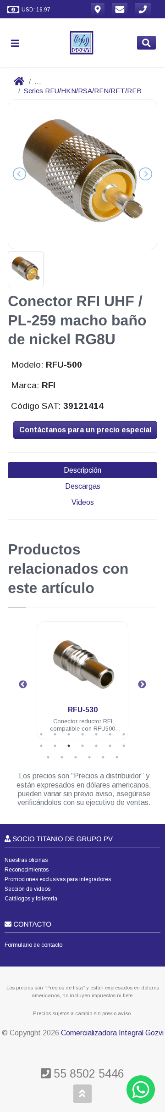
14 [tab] (123, 745)
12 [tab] (96, 745)
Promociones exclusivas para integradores (58, 879)
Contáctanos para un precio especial (85, 430)
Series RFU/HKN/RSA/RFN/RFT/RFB (83, 91)
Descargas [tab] (82, 486)
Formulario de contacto (33, 945)
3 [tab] (68, 734)
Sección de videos (27, 889)
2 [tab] (55, 734)
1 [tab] (41, 734)
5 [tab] (96, 734)
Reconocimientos (27, 869)
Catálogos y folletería (31, 898)
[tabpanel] (82, 685)
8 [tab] (41, 745)
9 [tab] (55, 745)
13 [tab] (110, 745)
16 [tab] (61, 757)
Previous (23, 684)
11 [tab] (82, 745)
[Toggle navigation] (19, 43)
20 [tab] (116, 757)
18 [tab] (89, 757)
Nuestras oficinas (26, 860)
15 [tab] (48, 757)
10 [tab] (68, 745)
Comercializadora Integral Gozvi (112, 1033)
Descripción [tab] (82, 470)
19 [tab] (103, 757)
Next (142, 684)
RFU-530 (83, 710)
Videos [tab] (83, 502)
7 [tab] (123, 734)
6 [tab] (110, 734)
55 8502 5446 (87, 1073)
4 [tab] (82, 734)
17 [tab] (75, 757)
